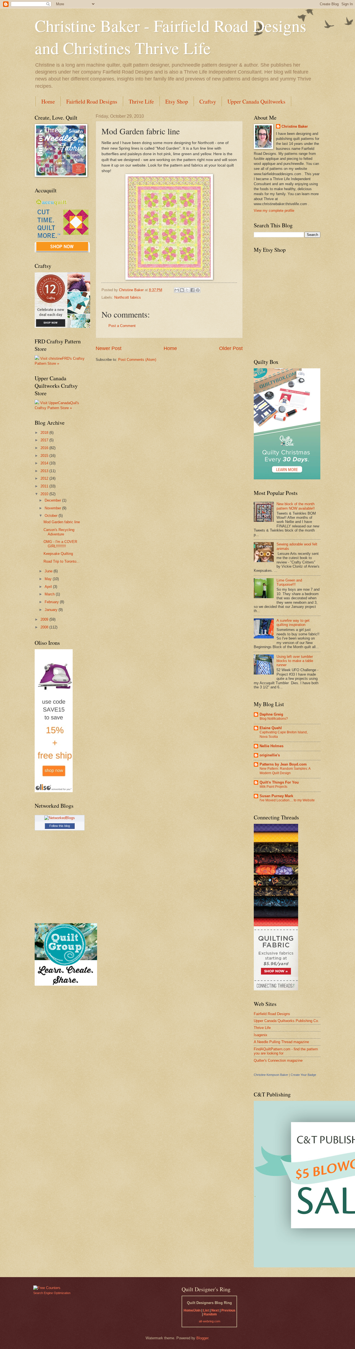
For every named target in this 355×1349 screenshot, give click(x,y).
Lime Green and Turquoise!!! (289, 582)
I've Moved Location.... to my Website (287, 800)
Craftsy (207, 101)
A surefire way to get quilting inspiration (293, 622)
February (52, 602)
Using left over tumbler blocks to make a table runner (295, 661)
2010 (44, 494)
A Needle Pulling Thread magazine (281, 1042)
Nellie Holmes (271, 746)
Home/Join (192, 1310)
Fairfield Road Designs (91, 101)
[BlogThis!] (182, 290)
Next (215, 1310)
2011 (44, 486)
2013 (44, 471)
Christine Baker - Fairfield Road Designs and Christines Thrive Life (170, 36)
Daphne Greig (271, 714)
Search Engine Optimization (51, 1293)
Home (48, 101)
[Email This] (176, 290)
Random (210, 1314)
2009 (44, 619)
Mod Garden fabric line (62, 522)
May (49, 579)
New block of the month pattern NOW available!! (296, 506)
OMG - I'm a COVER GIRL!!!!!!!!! (60, 544)
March (50, 594)
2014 (44, 463)
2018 (44, 433)
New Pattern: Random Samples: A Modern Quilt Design (285, 771)
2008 (44, 627)
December (53, 500)
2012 (44, 478)
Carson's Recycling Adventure (59, 532)
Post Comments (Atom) (137, 360)
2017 (44, 440)
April (49, 587)
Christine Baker (295, 126)
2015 (44, 456)
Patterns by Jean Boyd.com (283, 764)
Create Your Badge (303, 1074)
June (49, 571)
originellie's (270, 755)
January (52, 610)
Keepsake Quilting (58, 554)
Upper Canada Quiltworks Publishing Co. (286, 1021)
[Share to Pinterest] (198, 290)
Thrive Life (141, 101)
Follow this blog (59, 825)
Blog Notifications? (274, 719)
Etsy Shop (176, 101)
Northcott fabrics (127, 297)
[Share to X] (187, 290)
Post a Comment (122, 326)
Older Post (231, 348)
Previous (228, 1310)
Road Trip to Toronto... (62, 561)
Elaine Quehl (271, 728)
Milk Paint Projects (273, 787)
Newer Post (108, 348)
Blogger (202, 1338)
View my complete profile (274, 210)
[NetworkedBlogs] (59, 818)
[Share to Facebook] (192, 290)
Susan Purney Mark (276, 796)
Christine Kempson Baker (271, 1074)
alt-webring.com (209, 1321)
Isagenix (260, 1035)
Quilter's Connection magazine (278, 1060)
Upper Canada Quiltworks (256, 101)
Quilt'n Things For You (279, 782)
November (53, 508)
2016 (44, 448)
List (206, 1310)
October (52, 516)
